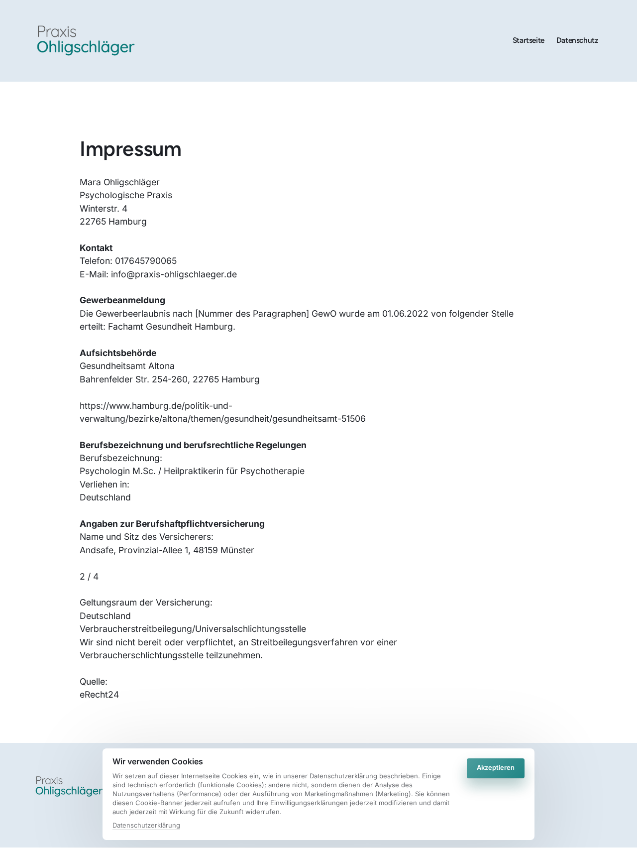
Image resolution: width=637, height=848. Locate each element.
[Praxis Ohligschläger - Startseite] (85, 40)
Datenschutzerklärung (146, 826)
